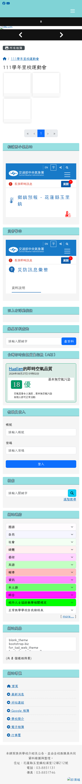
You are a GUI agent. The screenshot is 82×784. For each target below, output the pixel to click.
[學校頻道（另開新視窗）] (8, 3)
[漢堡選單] (72, 11)
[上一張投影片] (20, 34)
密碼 (9, 443)
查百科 (69, 341)
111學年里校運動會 (25, 58)
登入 (41, 464)
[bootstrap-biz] (41, 644)
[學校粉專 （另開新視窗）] (3, 3)
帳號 (9, 424)
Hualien (16, 369)
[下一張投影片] (61, 34)
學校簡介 (17, 718)
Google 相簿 (19, 710)
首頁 (14, 686)
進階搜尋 (69, 499)
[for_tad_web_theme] (41, 648)
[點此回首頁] (41, 27)
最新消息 (17, 694)
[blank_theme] (41, 640)
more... (68, 616)
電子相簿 (17, 726)
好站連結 (17, 702)
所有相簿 (15, 48)
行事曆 (15, 735)
